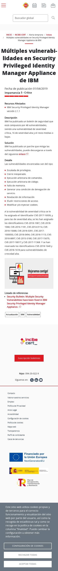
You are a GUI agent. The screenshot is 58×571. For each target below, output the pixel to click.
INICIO (9, 34)
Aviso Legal (12, 410)
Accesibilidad (13, 414)
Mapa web (12, 426)
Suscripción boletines (29, 358)
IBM (22, 314)
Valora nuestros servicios (18, 397)
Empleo (11, 401)
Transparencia (13, 431)
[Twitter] (32, 380)
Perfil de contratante (16, 435)
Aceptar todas (27, 564)
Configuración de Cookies (27, 545)
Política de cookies (15, 422)
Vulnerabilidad (33, 314)
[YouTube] (41, 380)
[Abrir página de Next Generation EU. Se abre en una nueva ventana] (29, 458)
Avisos (49, 34)
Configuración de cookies (18, 418)
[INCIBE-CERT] (29, 341)
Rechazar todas (27, 554)
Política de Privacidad (16, 406)
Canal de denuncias (16, 439)
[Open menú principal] (3, 4)
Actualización (12, 314)
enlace (22, 154)
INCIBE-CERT (20, 34)
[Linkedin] (36, 380)
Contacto (11, 393)
